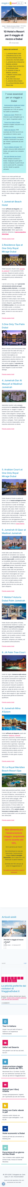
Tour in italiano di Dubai (11, 147)
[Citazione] (22, 978)
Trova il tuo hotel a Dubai (12, 122)
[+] (14, 981)
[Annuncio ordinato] (15, 978)
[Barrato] (12, 978)
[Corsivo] (6, 978)
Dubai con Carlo (9, 115)
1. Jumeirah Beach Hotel (13, 53)
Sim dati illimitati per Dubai (12, 156)
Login (25, 963)
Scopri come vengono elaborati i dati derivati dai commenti (13, 998)
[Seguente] (23, 935)
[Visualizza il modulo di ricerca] (25, 3)
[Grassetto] (2, 978)
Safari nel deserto (9, 130)
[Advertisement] (14, 448)
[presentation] (14, 929)
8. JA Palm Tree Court (13, 78)
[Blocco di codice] (2, 980)
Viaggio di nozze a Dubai (13, 26)
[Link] (6, 980)
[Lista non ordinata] (18, 978)
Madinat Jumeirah (14, 735)
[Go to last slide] (4, 935)
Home (3, 26)
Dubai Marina (20, 523)
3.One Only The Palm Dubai (14, 59)
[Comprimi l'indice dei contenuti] (23, 49)
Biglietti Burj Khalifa (10, 137)
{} (9, 981)
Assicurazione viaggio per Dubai (14, 105)
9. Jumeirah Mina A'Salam (14, 81)
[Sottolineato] (9, 978)
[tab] (5, 943)
